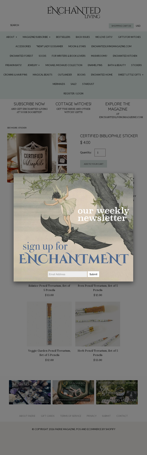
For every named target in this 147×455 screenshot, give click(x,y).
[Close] (133, 173)
